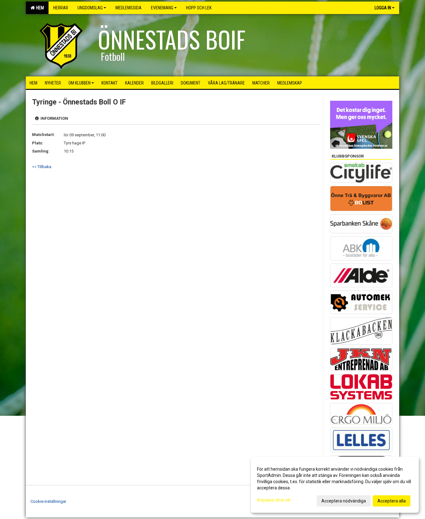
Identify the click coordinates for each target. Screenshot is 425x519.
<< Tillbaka (41, 166)
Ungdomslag (90, 7)
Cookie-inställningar (48, 501)
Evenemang (162, 7)
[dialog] (335, 485)
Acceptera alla (391, 500)
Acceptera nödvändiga (343, 500)
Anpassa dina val (273, 499)
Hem (39, 7)
